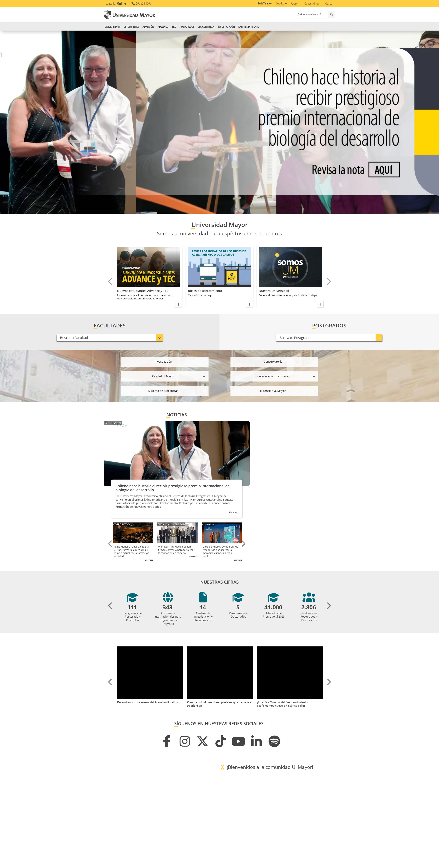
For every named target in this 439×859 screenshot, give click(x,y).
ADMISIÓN (153, 26)
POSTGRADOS (196, 26)
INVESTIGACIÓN (240, 26)
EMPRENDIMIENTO (263, 26)
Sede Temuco (265, 3)
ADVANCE (170, 26)
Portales (294, 3)
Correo (328, 3)
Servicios (280, 3)
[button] (205, 210)
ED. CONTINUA (218, 26)
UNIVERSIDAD (112, 26)
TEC (183, 26)
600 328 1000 (143, 3)
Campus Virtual (311, 3)
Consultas (115, 3)
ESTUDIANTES (133, 26)
